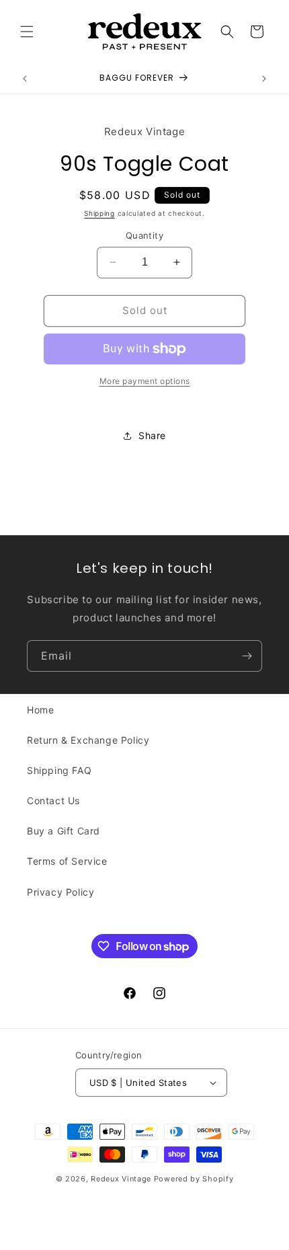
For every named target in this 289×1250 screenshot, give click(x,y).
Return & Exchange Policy (88, 740)
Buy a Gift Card (63, 830)
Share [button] (152, 435)
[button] (27, 31)
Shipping (99, 213)
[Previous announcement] (25, 78)
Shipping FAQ (59, 770)
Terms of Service (67, 861)
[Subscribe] (246, 656)
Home (40, 709)
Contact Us (53, 800)
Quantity (144, 235)
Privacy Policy (60, 892)
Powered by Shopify (194, 1178)
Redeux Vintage (121, 1178)
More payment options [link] (144, 381)
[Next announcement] (264, 78)
